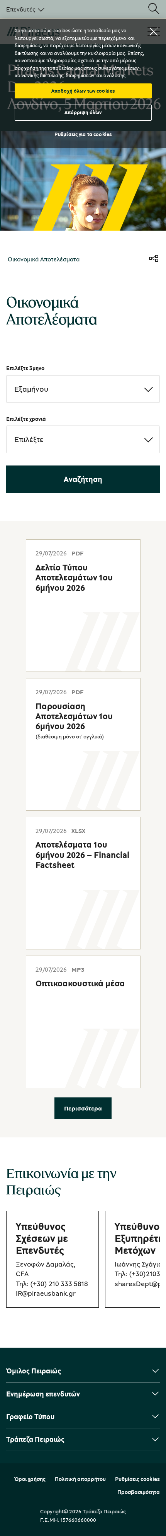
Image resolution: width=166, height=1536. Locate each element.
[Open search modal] (153, 9)
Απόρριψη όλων (83, 112)
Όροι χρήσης (30, 1479)
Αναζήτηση (83, 479)
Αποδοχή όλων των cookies (83, 90)
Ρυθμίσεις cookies (137, 1479)
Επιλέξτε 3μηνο (25, 368)
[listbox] (24, 9)
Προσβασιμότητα (138, 1492)
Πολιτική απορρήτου (80, 1479)
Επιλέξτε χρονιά (26, 418)
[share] (153, 259)
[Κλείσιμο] (153, 31)
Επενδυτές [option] (21, 9)
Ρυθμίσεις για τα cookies (83, 134)
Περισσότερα (83, 1108)
